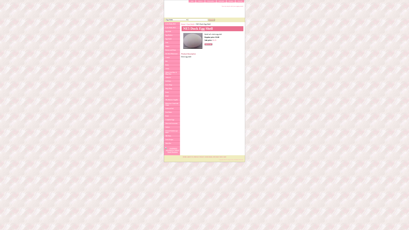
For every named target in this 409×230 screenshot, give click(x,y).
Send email (221, 1)
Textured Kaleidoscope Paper (171, 131)
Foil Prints (168, 81)
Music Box (168, 143)
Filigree (167, 46)
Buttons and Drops (170, 50)
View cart (240, 1)
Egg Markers (169, 35)
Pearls (167, 92)
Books (167, 65)
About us (200, 1)
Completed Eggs (169, 119)
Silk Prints (168, 136)
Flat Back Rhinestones (171, 54)
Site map (231, 1)
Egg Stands (168, 39)
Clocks (167, 68)
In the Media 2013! (170, 27)
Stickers (167, 127)
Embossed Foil (169, 108)
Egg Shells (190, 24)
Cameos (167, 57)
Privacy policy (210, 1)
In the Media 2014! (170, 24)
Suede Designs (169, 139)
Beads (167, 116)
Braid (166, 96)
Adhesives (168, 77)
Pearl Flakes (168, 112)
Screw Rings (168, 85)
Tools (166, 42)
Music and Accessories (171, 123)
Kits (166, 61)
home (192, 1)
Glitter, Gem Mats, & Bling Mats (171, 73)
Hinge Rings (168, 88)
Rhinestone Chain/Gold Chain (171, 104)
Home (183, 24)
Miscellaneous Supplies (171, 100)
